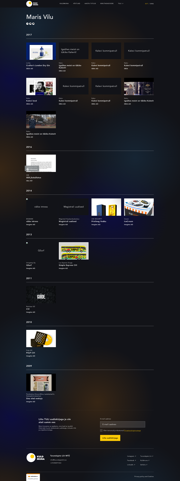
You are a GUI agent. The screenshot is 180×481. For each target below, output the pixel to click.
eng (152, 4)
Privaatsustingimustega (132, 430)
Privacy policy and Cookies (144, 476)
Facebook (130, 460)
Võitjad (76, 3)
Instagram (130, 456)
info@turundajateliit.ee (58, 460)
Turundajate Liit (146, 456)
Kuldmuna (64, 3)
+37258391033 (55, 463)
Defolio (143, 465)
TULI (120, 3)
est (146, 4)
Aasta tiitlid (90, 3)
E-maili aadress (105, 419)
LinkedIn (130, 465)
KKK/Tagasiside (107, 3)
